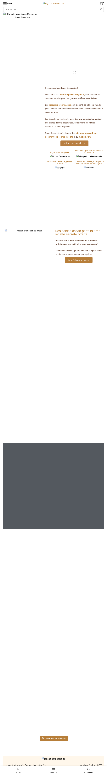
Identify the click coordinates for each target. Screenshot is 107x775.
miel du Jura (85, 137)
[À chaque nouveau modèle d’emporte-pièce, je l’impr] (78, 701)
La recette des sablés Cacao (18, 765)
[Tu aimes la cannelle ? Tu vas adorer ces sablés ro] (78, 638)
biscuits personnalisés (60, 105)
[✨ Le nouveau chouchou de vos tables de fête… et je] (29, 699)
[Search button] (101, 9)
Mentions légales (87, 765)
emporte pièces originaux (72, 94)
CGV (99, 765)
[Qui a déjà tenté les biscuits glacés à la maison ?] (29, 617)
